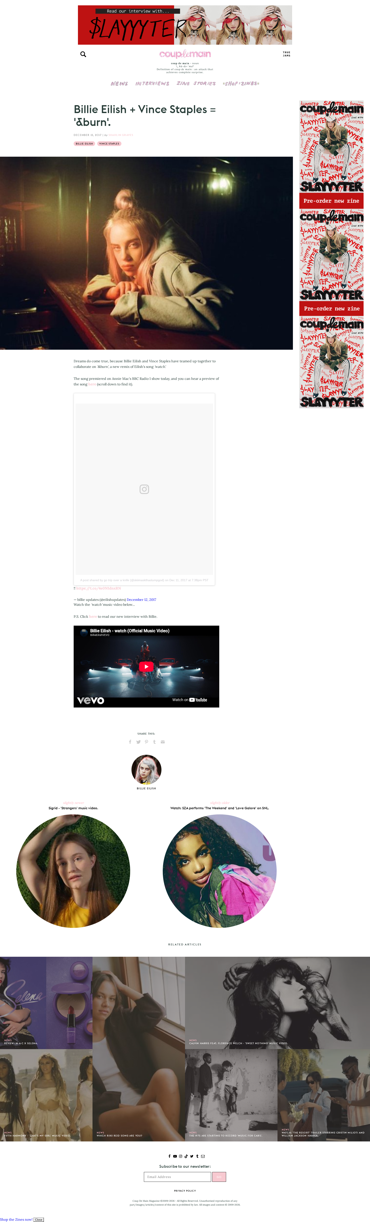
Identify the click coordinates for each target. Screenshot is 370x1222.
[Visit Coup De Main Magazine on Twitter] (191, 1156)
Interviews (152, 81)
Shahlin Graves (121, 135)
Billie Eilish (84, 143)
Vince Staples (109, 143)
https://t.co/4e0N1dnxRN (98, 588)
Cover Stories (196, 81)
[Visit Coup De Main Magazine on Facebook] (169, 1156)
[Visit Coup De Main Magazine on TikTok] (186, 1156)
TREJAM (287, 54)
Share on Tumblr (154, 742)
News (119, 86)
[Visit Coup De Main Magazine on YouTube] (175, 1156)
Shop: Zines (241, 81)
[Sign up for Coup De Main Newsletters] (203, 1156)
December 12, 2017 (141, 599)
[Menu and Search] (83, 54)
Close (38, 1219)
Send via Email (162, 742)
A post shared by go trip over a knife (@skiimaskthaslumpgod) (122, 580)
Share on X (138, 742)
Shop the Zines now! (16, 1219)
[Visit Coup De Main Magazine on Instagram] (180, 1156)
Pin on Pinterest (146, 742)
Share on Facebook (130, 742)
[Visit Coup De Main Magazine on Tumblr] (197, 1156)
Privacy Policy (185, 1190)
